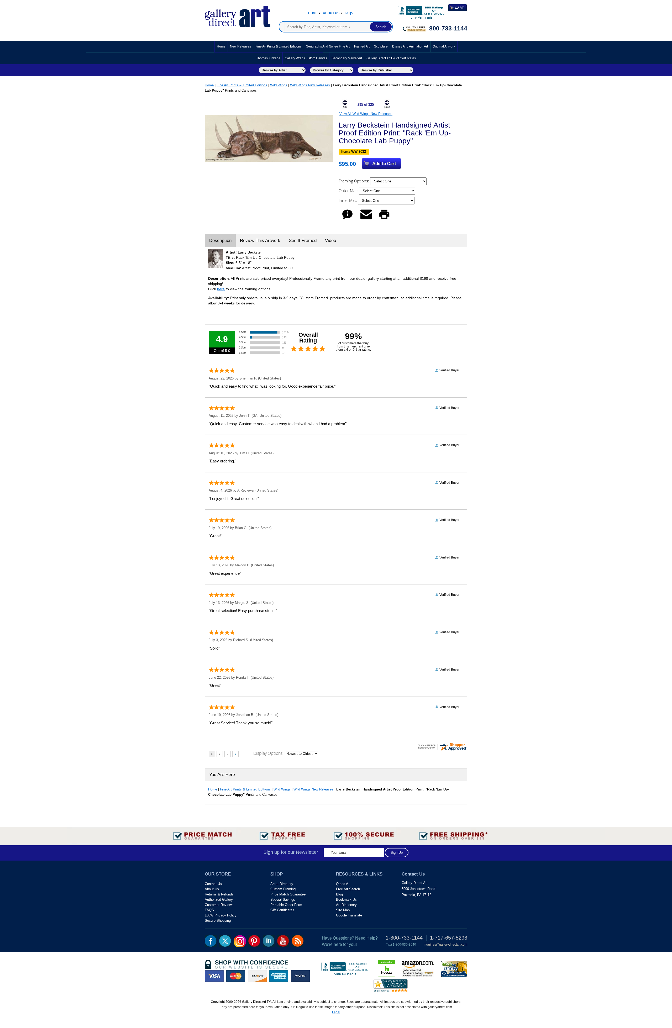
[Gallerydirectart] (237, 15)
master (235, 976)
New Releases (240, 46)
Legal (336, 1012)
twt (225, 941)
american (278, 976)
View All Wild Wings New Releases (365, 114)
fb (211, 941)
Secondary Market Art (347, 58)
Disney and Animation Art (410, 46)
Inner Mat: (348, 200)
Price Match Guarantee (288, 894)
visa (214, 976)
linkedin (269, 941)
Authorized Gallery (219, 900)
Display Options (267, 753)
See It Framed (303, 240)
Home (313, 13)
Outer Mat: (349, 190)
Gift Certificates (282, 910)
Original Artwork (444, 46)
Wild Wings (278, 85)
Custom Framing (283, 889)
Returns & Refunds (219, 894)
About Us (331, 13)
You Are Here (222, 774)
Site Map (343, 910)
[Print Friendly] (384, 219)
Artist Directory (281, 884)
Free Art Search (348, 889)
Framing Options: (354, 180)
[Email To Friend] (366, 219)
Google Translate (349, 915)
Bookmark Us (346, 900)
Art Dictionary (346, 905)
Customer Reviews (219, 905)
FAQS (209, 910)
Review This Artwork (260, 240)
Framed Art (362, 46)
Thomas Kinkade (268, 58)
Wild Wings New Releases (310, 85)
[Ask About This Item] (347, 219)
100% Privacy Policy (221, 915)
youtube (283, 941)
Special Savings (282, 900)
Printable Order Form (286, 905)
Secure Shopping (218, 920)
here (221, 289)
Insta (240, 941)
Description (220, 240)
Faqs (349, 13)
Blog (339, 894)
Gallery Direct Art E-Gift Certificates (391, 58)
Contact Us (213, 884)
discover (257, 976)
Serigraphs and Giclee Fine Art (328, 46)
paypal (300, 976)
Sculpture (381, 46)
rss (297, 941)
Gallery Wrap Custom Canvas (306, 58)
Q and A (342, 884)
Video (330, 240)
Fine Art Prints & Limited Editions (278, 46)
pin (254, 941)
